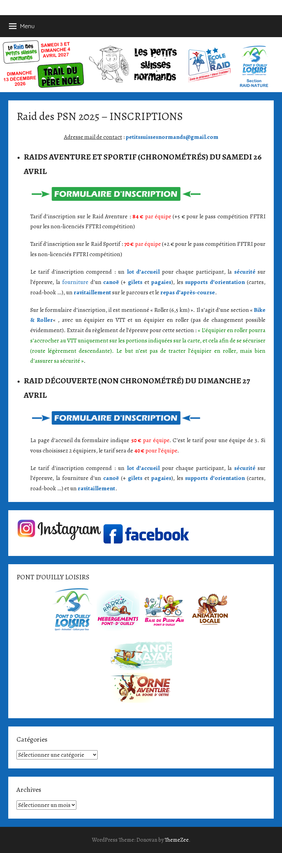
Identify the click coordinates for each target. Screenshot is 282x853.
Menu (27, 26)
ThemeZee (177, 840)
